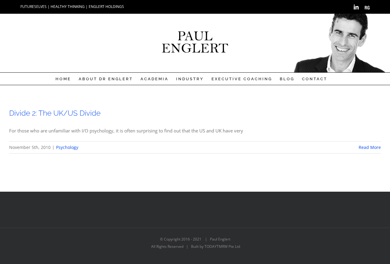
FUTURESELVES (33, 6)
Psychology (67, 147)
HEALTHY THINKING (68, 6)
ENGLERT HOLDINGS (106, 6)
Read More (370, 147)
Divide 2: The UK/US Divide (55, 113)
